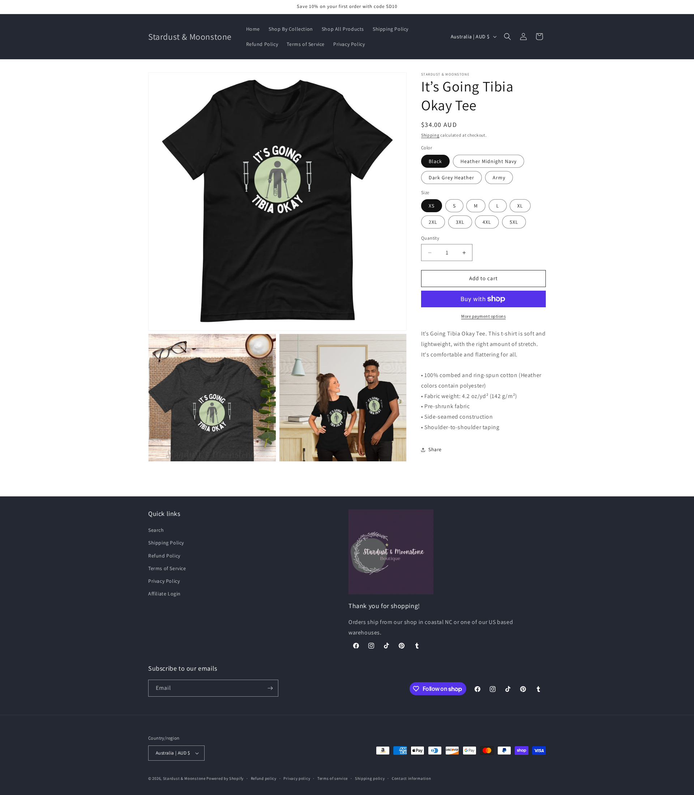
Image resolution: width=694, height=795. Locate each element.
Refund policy (264, 778)
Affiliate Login (164, 593)
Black (435, 161)
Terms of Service (167, 568)
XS (431, 206)
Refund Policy (164, 555)
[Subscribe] (270, 688)
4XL (487, 222)
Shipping (430, 135)
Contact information (411, 778)
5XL (514, 222)
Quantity (430, 238)
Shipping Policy (166, 542)
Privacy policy (296, 778)
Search (156, 530)
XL (520, 206)
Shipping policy (370, 778)
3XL (460, 222)
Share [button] (435, 449)
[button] (507, 36)
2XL (433, 222)
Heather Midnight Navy (488, 161)
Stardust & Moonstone (184, 778)
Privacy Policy (164, 581)
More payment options (483, 316)
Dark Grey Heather (451, 177)
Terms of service (332, 778)
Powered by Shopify (225, 778)
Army (499, 177)
